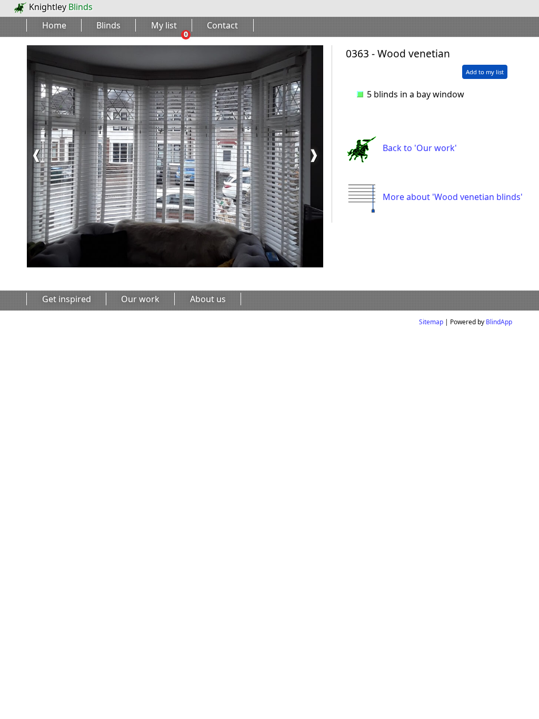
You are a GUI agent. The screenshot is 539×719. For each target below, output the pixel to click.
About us (208, 299)
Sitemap (431, 321)
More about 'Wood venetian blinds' (453, 197)
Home (54, 25)
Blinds (108, 25)
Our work (140, 299)
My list (164, 25)
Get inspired (66, 299)
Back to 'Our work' (420, 148)
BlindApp (499, 321)
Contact (222, 25)
